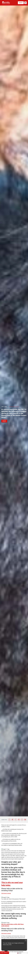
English (19, 953)
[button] (25, 3)
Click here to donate (6, 893)
